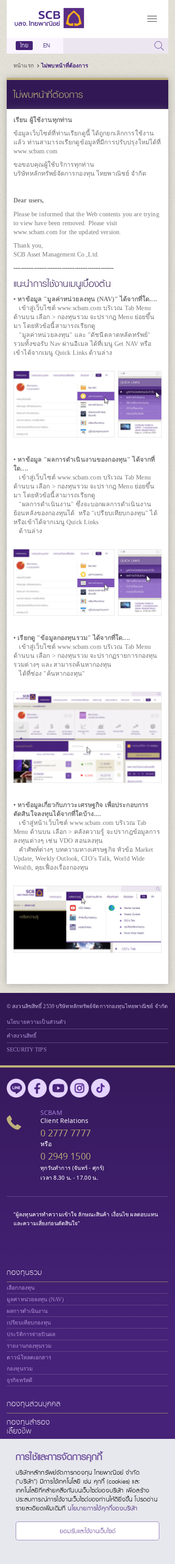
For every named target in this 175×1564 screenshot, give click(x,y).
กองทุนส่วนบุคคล (34, 1404)
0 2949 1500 (65, 1156)
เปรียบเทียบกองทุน (29, 1323)
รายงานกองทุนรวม (29, 1346)
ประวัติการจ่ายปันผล (31, 1334)
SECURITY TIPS (27, 1050)
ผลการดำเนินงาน (27, 1311)
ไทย (24, 45)
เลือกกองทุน (21, 1288)
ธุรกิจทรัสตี (19, 1380)
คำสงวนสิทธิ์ (21, 1036)
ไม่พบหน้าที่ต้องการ (64, 66)
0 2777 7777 (65, 1133)
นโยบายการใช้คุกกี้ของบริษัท (102, 1508)
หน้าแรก (23, 66)
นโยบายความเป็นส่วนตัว (36, 1022)
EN (46, 45)
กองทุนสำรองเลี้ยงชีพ (28, 1426)
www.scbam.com (35, 151)
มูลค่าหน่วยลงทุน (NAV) (35, 1299)
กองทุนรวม (24, 1272)
